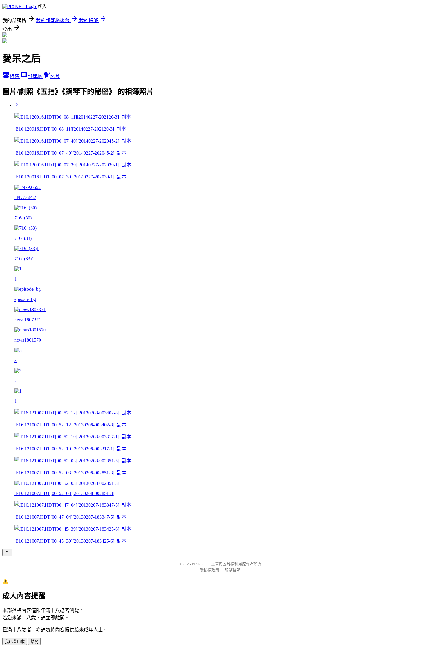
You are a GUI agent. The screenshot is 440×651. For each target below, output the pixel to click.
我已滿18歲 (15, 641)
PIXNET (198, 564)
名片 (55, 76)
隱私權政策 (209, 570)
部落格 (35, 76)
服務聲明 (232, 570)
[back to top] (7, 552)
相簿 (15, 76)
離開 (34, 641)
